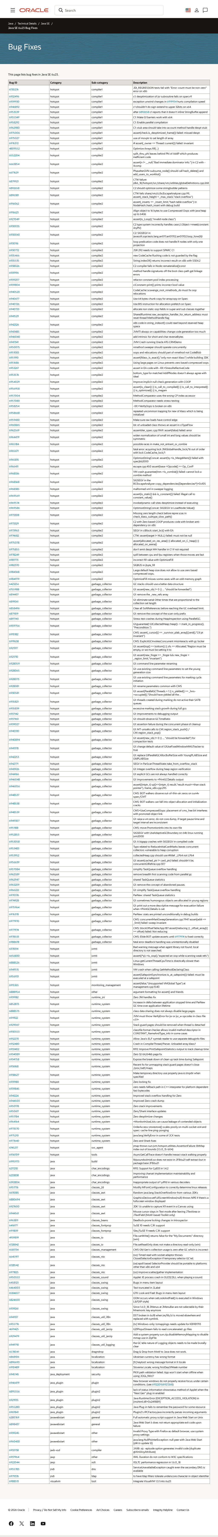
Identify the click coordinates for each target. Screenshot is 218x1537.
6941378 (14, 748)
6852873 (14, 1004)
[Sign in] (196, 10)
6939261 (13, 1308)
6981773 (13, 559)
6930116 (13, 243)
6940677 (14, 298)
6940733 (14, 309)
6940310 (14, 731)
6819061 (13, 601)
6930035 (14, 226)
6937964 (14, 1457)
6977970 (14, 921)
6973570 (14, 1128)
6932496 (14, 96)
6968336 (14, 473)
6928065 (14, 670)
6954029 (14, 381)
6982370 (14, 565)
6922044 (14, 1462)
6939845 (14, 1088)
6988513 (14, 1481)
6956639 (14, 862)
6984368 (14, 572)
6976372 (14, 143)
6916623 (14, 212)
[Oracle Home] (34, 10)
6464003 (14, 1287)
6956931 (14, 976)
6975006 (14, 132)
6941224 (14, 1095)
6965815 (14, 459)
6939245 (14, 1433)
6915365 (14, 985)
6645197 (14, 1256)
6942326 (14, 324)
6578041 (14, 1351)
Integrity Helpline (162, 1509)
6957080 (14, 400)
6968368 (14, 482)
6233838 (14, 1175)
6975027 (14, 138)
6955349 (14, 117)
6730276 (14, 89)
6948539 (14, 812)
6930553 (14, 1031)
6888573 (14, 1011)
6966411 (13, 466)
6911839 (13, 1230)
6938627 (14, 1074)
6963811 (13, 1220)
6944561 (14, 1213)
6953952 (14, 855)
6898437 (14, 1424)
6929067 (14, 1024)
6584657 (14, 1293)
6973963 (14, 530)
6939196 (14, 272)
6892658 (144, 112)
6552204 (14, 155)
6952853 (14, 834)
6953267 (14, 368)
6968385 (14, 489)
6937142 (13, 713)
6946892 (14, 106)
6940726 (14, 304)
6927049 (14, 219)
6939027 (14, 724)
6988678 (14, 942)
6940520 (14, 291)
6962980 (14, 127)
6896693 (14, 1362)
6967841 (14, 1412)
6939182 (14, 997)
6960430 (14, 1441)
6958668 (14, 412)
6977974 (14, 929)
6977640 (14, 1140)
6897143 (14, 618)
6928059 (14, 663)
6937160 (14, 718)
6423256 (14, 584)
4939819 (14, 1237)
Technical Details (27, 23)
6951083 (14, 352)
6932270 (14, 1038)
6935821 (14, 701)
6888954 (14, 991)
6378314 (13, 948)
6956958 (14, 388)
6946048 (14, 779)
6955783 (14, 1469)
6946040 (14, 336)
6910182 (13, 634)
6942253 (14, 757)
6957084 (14, 869)
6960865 (14, 425)
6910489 (14, 1367)
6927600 (14, 1206)
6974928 (14, 900)
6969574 (14, 502)
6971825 (14, 1272)
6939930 (14, 101)
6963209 (14, 884)
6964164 (14, 1121)
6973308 (14, 515)
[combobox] (109, 10)
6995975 (14, 1161)
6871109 (13, 613)
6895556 (14, 1391)
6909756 (14, 625)
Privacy (37, 1509)
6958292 (14, 122)
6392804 (14, 1182)
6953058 (14, 841)
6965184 (14, 444)
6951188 (13, 827)
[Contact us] (205, 10)
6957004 (14, 395)
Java (10, 23)
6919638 (14, 641)
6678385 (14, 1192)
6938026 (14, 266)
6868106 (14, 1356)
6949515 (14, 969)
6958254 (14, 406)
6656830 (14, 955)
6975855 (14, 549)
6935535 (14, 260)
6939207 (14, 279)
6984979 (14, 579)
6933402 (14, 1049)
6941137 (13, 1317)
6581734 (14, 1249)
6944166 (14, 774)
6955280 (14, 1407)
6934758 (14, 1059)
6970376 (14, 895)
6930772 (14, 250)
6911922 (13, 1017)
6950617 (14, 1111)
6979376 (14, 1476)
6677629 (14, 172)
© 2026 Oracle (16, 1509)
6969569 (14, 495)
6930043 (14, 234)
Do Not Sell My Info (55, 1509)
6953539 (14, 112)
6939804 (14, 284)
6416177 (13, 1225)
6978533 (14, 936)
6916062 (14, 203)
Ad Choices (102, 1509)
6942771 (13, 763)
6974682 (14, 535)
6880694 (14, 1199)
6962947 (14, 879)
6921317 (13, 648)
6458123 (14, 1282)
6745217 (13, 1147)
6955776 (14, 1324)
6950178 (14, 1106)
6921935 (14, 1400)
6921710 (13, 656)
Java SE (45, 23)
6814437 (14, 594)
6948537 (14, 795)
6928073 (14, 679)
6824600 (14, 1299)
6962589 (14, 874)
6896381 (14, 195)
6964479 (14, 437)
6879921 (14, 181)
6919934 (172, 101)
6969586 (14, 507)
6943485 (14, 331)
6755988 (14, 589)
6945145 (14, 1374)
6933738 (14, 1450)
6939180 (14, 1081)
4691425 (14, 1329)
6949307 (14, 820)
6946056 (14, 786)
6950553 (14, 1277)
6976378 (14, 914)
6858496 (14, 608)
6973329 (14, 523)
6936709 (14, 1154)
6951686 (14, 362)
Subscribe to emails (137, 1509)
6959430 (14, 419)
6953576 (14, 374)
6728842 (14, 1244)
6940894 (14, 739)
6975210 (14, 1135)
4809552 (14, 148)
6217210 (13, 1168)
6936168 (14, 1066)
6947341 (14, 342)
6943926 (14, 769)
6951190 (14, 357)
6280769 (14, 1417)
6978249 (14, 554)
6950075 (14, 347)
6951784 (14, 1116)
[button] (12, 10)
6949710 (14, 1344)
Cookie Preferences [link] (81, 1509)
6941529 (14, 316)
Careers (118, 1509)
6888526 (14, 962)
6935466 (14, 255)
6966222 (14, 890)
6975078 (14, 542)
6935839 (14, 708)
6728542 (14, 1265)
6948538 (14, 803)
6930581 (14, 692)
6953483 (14, 848)
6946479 (14, 1382)
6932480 (14, 1043)
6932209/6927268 (162, 1384)
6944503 (14, 1100)
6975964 (14, 907)
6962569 (14, 430)
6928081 (14, 686)
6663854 (14, 164)
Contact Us (183, 1509)
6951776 (13, 1187)
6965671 (14, 451)
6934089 (14, 1054)
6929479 (14, 1336)
